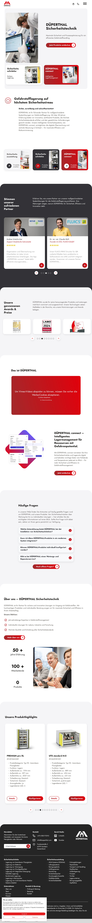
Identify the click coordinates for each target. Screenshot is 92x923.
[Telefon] (78, 4)
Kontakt (29, 893)
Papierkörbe (74, 864)
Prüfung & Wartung (33, 889)
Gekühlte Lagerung (12, 874)
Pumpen (72, 874)
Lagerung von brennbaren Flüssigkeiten (19, 862)
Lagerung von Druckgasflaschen (16, 869)
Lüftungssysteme (54, 864)
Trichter (72, 876)
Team (7, 891)
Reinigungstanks (54, 867)
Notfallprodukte (54, 878)
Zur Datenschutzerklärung (46, 400)
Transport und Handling (77, 867)
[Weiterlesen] (41, 265)
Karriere (8, 893)
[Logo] (7, 3)
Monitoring (52, 871)
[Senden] (28, 846)
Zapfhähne (73, 883)
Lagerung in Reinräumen (14, 878)
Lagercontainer (75, 878)
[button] (80, 3)
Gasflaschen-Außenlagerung (75, 870)
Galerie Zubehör (11, 883)
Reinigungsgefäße (76, 880)
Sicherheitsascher (54, 874)
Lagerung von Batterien (13, 864)
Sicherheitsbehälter (55, 880)
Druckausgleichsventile (56, 876)
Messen (8, 896)
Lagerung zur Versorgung (14, 867)
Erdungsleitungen (75, 862)
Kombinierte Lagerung (13, 876)
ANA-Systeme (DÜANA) (57, 862)
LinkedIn (61, 836)
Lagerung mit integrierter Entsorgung (18, 871)
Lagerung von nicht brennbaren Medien (19, 880)
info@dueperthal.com (44, 840)
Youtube (61, 840)
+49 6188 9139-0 (43, 836)
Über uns (9, 889)
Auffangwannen (54, 869)
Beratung (30, 891)
